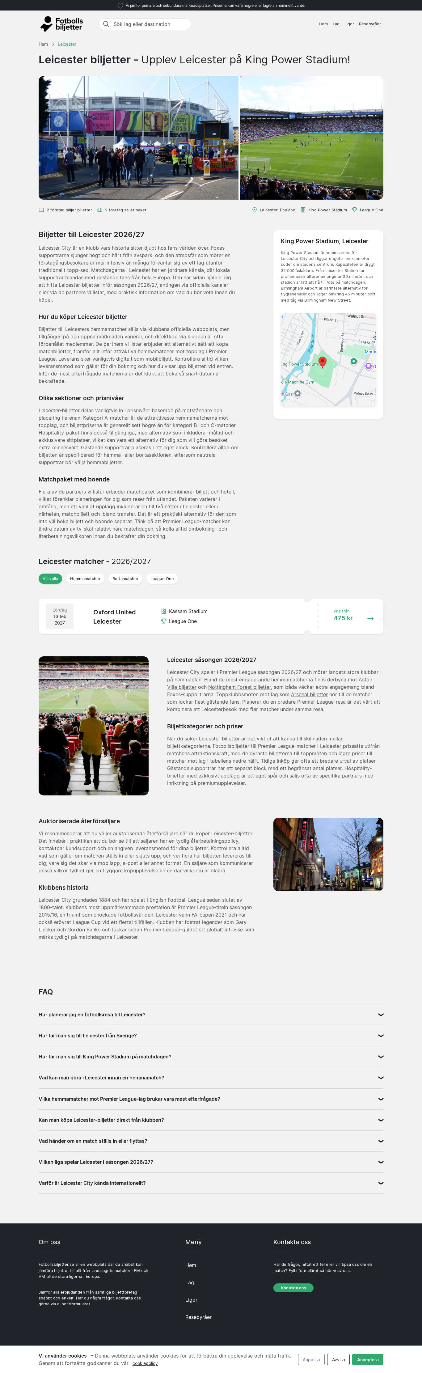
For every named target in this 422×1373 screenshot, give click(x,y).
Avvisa (338, 1359)
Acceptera (368, 1359)
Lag (336, 24)
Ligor (349, 24)
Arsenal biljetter (309, 694)
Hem (323, 24)
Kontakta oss (293, 1288)
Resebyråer (370, 24)
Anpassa (311, 1359)
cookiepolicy (145, 1363)
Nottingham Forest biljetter (239, 687)
